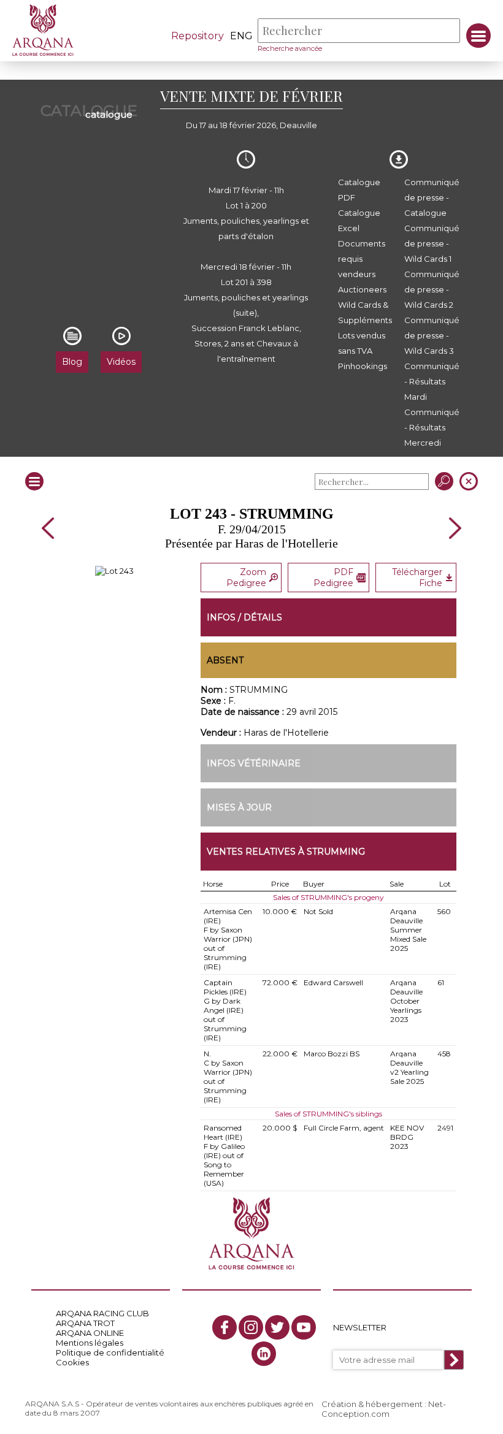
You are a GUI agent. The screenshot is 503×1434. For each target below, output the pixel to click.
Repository (197, 36)
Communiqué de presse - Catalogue (431, 197)
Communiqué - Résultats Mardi (431, 381)
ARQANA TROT (85, 1323)
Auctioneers (362, 289)
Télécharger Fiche (417, 577)
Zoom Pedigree (246, 577)
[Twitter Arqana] (277, 1327)
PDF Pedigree (333, 577)
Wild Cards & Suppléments (365, 312)
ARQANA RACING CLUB (102, 1313)
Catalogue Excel (359, 220)
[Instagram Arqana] (251, 1327)
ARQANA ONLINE (90, 1333)
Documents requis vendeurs (361, 258)
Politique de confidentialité (110, 1352)
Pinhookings (362, 366)
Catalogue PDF (359, 189)
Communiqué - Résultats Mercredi (431, 427)
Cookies (72, 1362)
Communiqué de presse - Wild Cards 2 (431, 289)
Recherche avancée (290, 48)
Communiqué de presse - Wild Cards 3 (431, 335)
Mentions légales (89, 1343)
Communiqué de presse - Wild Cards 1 (431, 243)
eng (241, 36)
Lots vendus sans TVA (361, 343)
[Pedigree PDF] (114, 571)
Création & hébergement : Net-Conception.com (383, 1409)
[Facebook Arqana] (224, 1327)
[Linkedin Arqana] (264, 1353)
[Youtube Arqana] (303, 1327)
